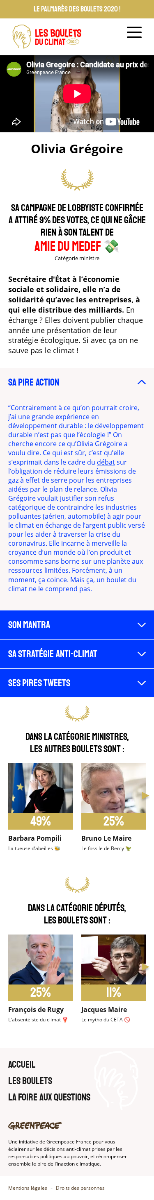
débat (106, 462)
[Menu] (134, 32)
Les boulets (30, 1081)
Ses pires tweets (39, 683)
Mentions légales (27, 1187)
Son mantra (29, 625)
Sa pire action (33, 382)
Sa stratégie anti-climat (52, 654)
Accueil (22, 1064)
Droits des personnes (80, 1187)
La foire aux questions (49, 1097)
